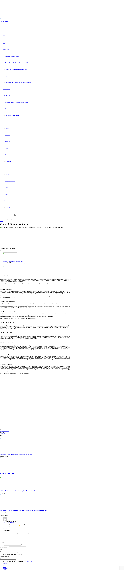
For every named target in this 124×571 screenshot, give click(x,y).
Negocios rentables (6, 49)
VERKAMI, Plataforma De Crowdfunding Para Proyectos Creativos (18, 490)
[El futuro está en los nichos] (10, 471)
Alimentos (7, 174)
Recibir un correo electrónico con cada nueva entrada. (12, 554)
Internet (6, 148)
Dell (10, 325)
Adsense (7, 128)
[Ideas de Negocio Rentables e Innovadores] (6, 27)
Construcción (5, 568)
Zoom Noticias (8, 161)
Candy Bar (5, 564)
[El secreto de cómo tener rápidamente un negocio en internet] (10, 273)
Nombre (2, 544)
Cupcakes (5, 563)
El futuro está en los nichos (7, 473)
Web (1, 549)
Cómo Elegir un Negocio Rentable (12, 56)
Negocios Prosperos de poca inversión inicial (14, 75)
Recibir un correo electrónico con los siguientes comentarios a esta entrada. (17, 552)
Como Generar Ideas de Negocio (12, 115)
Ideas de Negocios (6, 95)
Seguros (4, 567)
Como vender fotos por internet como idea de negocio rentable (18, 82)
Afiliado (7, 121)
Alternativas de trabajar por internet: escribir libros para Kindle (17, 454)
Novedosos (7, 135)
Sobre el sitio (7, 207)
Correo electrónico (4, 547)
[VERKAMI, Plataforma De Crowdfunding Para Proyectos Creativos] (12, 488)
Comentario (3, 542)
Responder (5, 528)
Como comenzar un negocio (11, 108)
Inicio (4, 43)
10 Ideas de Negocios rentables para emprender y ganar (16, 102)
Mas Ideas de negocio (29, 561)
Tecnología (7, 141)
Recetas (6, 187)
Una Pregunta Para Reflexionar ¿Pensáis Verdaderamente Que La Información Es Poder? (24, 510)
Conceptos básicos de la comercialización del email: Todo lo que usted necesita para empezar (21, 263)
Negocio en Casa (6, 89)
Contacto (4, 200)
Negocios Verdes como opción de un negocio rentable (16, 69)
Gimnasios (5, 565)
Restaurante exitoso (7, 167)
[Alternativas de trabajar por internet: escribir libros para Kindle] (6, 451)
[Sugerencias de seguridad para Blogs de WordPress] (10, 260)
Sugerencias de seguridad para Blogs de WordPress (13, 261)
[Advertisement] (36, 9)
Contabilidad (5, 569)
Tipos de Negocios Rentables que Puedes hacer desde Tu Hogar (18, 62)
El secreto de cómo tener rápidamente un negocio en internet (15, 274)
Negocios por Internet (4, 431)
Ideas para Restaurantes (10, 181)
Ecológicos (7, 154)
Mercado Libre (3, 284)
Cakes (6, 194)
